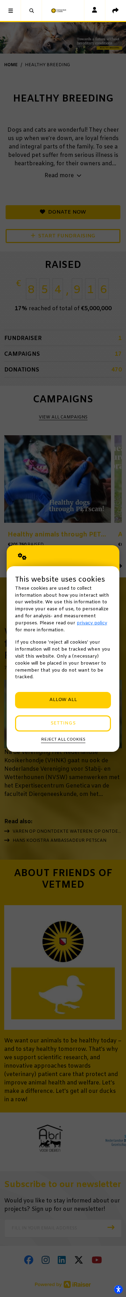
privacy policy (92, 623)
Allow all (63, 700)
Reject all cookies (63, 739)
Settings (63, 723)
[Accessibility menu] (118, 1289)
